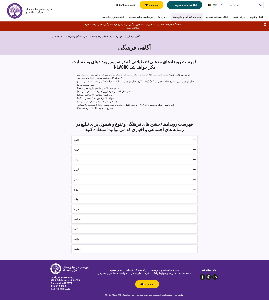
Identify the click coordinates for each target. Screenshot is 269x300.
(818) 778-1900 (58, 286)
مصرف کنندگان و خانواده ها (187, 16)
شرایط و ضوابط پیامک (164, 273)
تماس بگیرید (116, 269)
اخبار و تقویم (256, 16)
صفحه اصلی (57, 36)
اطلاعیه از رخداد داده (113, 16)
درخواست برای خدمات (141, 16)
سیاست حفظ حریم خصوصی (112, 273)
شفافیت (153, 4)
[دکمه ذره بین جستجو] (260, 5)
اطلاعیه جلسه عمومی (185, 4)
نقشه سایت (185, 273)
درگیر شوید (239, 16)
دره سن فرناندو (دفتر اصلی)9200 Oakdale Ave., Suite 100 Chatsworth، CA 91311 (65, 280)
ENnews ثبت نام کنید (125, 5)
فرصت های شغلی (139, 273)
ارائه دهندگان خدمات (217, 16)
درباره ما (162, 16)
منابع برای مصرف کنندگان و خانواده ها (107, 36)
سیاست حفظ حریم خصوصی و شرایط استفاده (140, 295)
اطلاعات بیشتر (133, 27)
